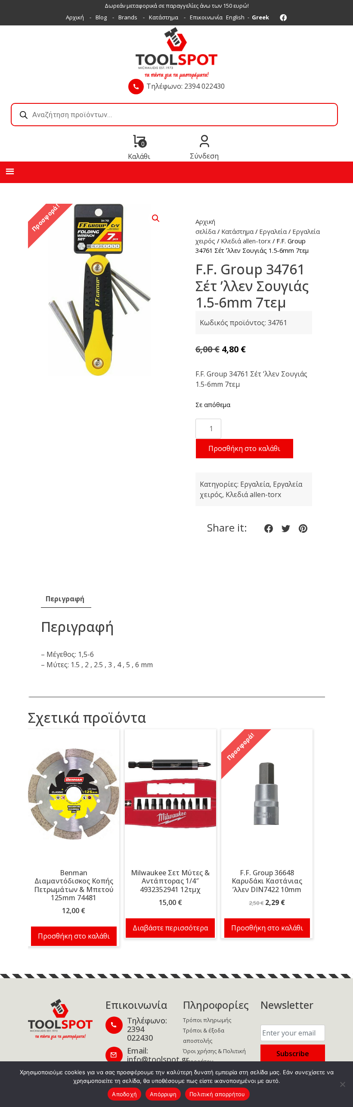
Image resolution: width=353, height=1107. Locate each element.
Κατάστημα (163, 17)
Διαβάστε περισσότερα (170, 928)
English (235, 17)
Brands (127, 17)
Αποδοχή (124, 1094)
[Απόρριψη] (342, 1084)
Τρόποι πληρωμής (207, 1020)
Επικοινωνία (206, 17)
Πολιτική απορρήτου (217, 1094)
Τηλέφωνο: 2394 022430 (185, 86)
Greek (260, 17)
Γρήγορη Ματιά (73, 800)
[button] (156, 218)
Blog (101, 17)
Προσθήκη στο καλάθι (244, 448)
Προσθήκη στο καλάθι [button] (74, 936)
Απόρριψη (163, 1094)
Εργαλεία (273, 231)
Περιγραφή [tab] (65, 598)
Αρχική (75, 17)
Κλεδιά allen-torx (246, 240)
